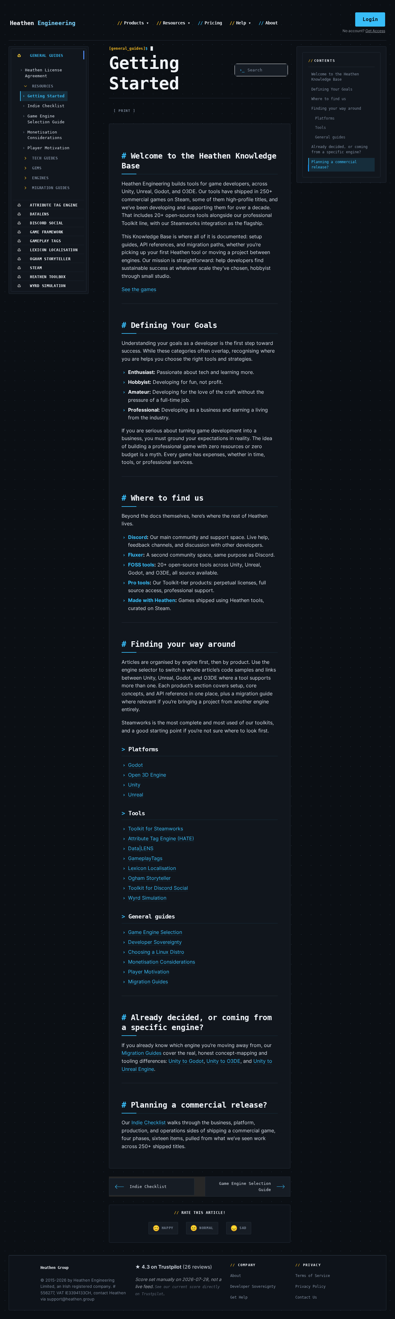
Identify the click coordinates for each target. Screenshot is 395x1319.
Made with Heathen (151, 600)
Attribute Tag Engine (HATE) (161, 838)
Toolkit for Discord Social (158, 888)
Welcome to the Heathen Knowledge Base (335, 77)
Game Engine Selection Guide (45, 119)
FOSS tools (141, 565)
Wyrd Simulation (147, 898)
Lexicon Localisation (152, 868)
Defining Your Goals (331, 89)
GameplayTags (145, 858)
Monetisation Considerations (44, 135)
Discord (137, 537)
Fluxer (135, 555)
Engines (40, 178)
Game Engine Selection (155, 932)
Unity (134, 785)
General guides (330, 137)
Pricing (213, 22)
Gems (36, 168)
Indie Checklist (45, 106)
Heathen (43, 22)
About (271, 22)
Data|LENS (140, 848)
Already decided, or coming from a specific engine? (339, 149)
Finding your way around (336, 108)
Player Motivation (48, 148)
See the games (139, 289)
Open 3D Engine (147, 775)
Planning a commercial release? (334, 164)
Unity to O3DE (223, 1061)
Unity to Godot (186, 1061)
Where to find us (328, 99)
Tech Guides (45, 158)
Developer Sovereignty (155, 942)
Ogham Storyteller (149, 878)
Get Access (375, 31)
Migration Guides (51, 188)
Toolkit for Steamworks (155, 828)
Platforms (325, 118)
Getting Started (45, 96)
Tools (320, 127)
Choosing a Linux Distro (156, 952)
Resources (42, 86)
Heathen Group (54, 1268)
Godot (135, 765)
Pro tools (139, 582)
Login (370, 19)
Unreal (135, 794)
